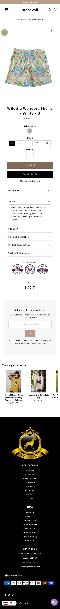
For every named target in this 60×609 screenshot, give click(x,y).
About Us (30, 512)
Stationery (30, 486)
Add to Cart (30, 165)
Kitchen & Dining (30, 478)
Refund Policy (30, 520)
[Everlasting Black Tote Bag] (38, 381)
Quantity (30, 149)
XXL (46, 143)
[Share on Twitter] (30, 288)
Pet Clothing (30, 490)
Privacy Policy (30, 516)
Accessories (30, 474)
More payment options (30, 181)
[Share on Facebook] (26, 288)
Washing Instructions (18, 253)
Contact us (29, 283)
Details (12, 201)
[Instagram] (8, 595)
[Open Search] (49, 9)
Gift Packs (30, 494)
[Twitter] (13, 595)
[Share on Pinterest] (34, 288)
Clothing (30, 470)
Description (14, 190)
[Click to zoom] (51, 31)
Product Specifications (19, 245)
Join (30, 333)
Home (19, 19)
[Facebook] (5, 595)
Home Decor (30, 482)
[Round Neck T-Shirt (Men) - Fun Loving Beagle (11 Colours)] (13, 381)
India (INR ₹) (14, 575)
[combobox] (9, 603)
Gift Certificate (30, 532)
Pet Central (30, 528)
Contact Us (30, 540)
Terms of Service (30, 524)
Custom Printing (30, 536)
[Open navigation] (6, 9)
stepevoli (30, 9)
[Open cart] (54, 9)
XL (37, 143)
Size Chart (13, 228)
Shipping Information (18, 237)
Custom (30, 498)
